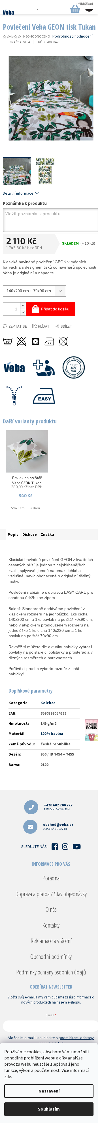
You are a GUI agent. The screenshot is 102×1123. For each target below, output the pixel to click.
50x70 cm (18, 508)
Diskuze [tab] (29, 534)
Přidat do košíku (55, 308)
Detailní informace (18, 193)
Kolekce (48, 703)
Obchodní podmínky (51, 956)
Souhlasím (49, 1109)
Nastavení (49, 1091)
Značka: (20, 42)
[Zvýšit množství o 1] (23, 305)
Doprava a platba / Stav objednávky (51, 893)
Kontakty (51, 925)
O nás (51, 909)
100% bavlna (52, 734)
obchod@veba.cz (58, 826)
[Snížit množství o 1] (23, 312)
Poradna (51, 878)
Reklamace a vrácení (51, 940)
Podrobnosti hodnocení (72, 36)
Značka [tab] (47, 534)
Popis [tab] (13, 534)
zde (7, 1077)
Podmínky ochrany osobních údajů (51, 972)
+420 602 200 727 (58, 807)
